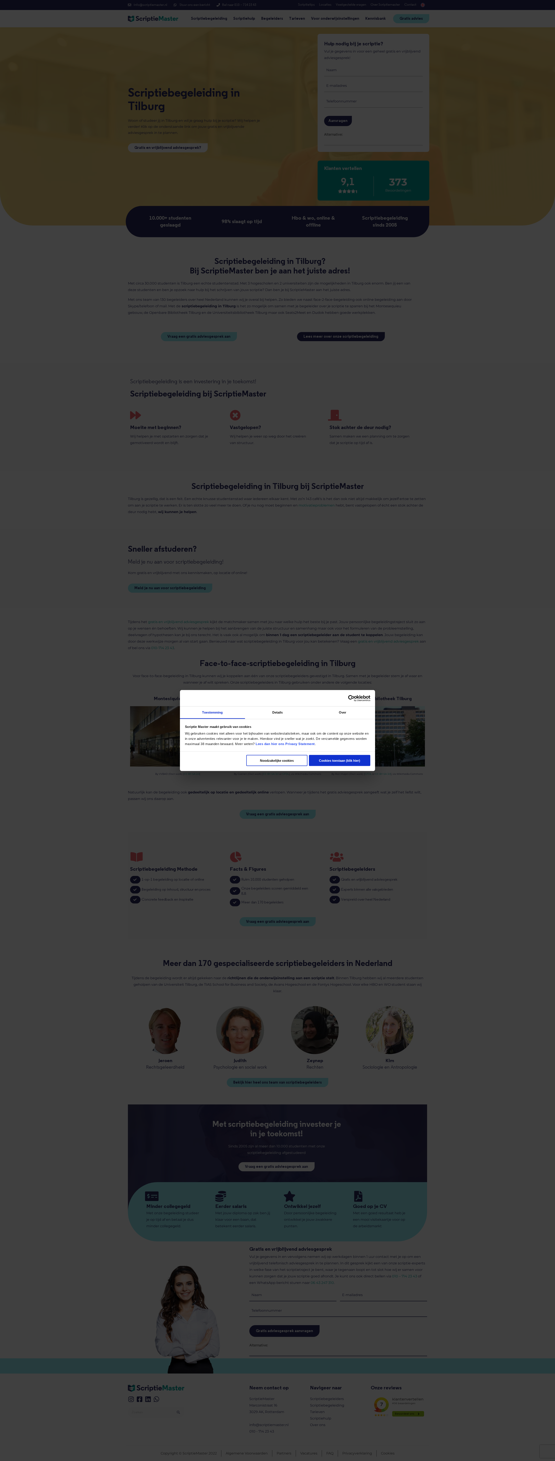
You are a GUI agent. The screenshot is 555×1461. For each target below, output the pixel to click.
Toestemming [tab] (212, 712)
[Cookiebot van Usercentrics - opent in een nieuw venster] (351, 698)
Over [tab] (342, 712)
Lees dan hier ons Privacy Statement (285, 744)
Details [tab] (277, 712)
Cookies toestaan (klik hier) (339, 760)
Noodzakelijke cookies (277, 760)
